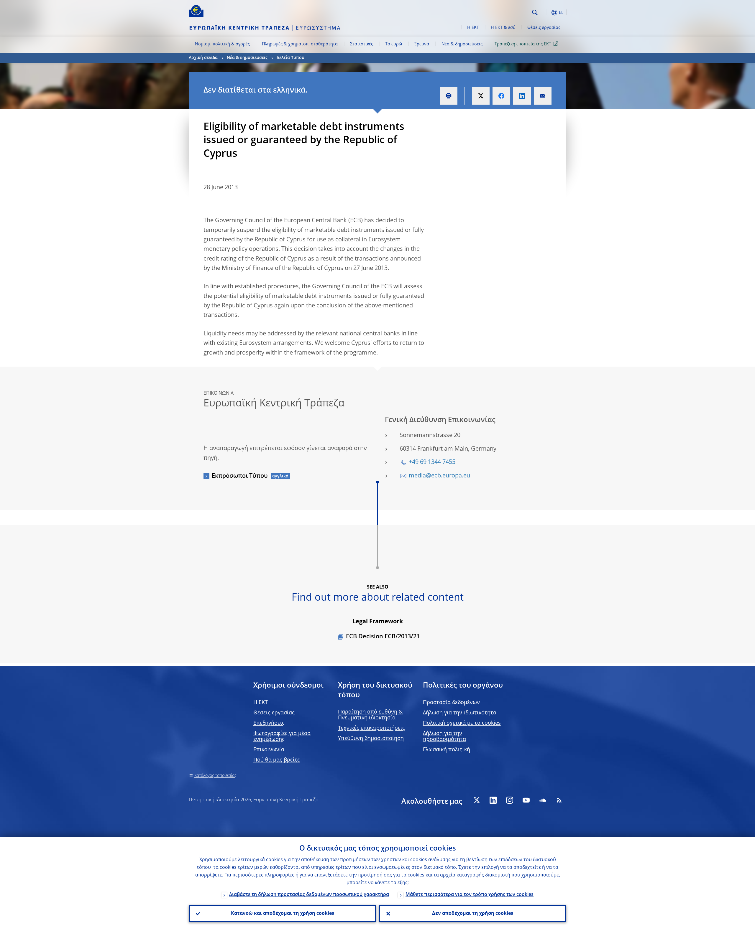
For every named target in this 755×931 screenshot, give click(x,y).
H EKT (260, 702)
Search (535, 12)
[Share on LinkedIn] (522, 96)
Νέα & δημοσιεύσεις (461, 44)
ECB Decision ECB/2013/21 (383, 637)
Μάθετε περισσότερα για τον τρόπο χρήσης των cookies (470, 894)
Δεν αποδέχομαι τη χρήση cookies (472, 913)
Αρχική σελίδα (203, 58)
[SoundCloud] (543, 800)
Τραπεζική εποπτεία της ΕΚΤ (523, 44)
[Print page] (448, 96)
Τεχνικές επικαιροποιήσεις (371, 728)
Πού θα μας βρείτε (276, 760)
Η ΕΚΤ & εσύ (503, 28)
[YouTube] (526, 800)
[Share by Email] (543, 96)
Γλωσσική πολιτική (446, 749)
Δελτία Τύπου (290, 58)
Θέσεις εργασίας (543, 28)
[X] (477, 800)
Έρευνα (421, 44)
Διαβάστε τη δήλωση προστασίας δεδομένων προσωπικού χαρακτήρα (309, 894)
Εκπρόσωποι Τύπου (240, 476)
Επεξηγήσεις (269, 723)
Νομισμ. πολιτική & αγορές (222, 44)
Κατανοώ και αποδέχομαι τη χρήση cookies (282, 913)
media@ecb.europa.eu (439, 476)
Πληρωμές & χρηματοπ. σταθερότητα (300, 44)
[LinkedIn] (493, 800)
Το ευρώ (393, 44)
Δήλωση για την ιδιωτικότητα (459, 713)
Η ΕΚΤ (473, 28)
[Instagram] (510, 800)
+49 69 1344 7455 (432, 462)
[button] (545, 12)
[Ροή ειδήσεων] (559, 800)
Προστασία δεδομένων (451, 702)
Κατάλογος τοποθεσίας (215, 776)
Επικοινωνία (268, 749)
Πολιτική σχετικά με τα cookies (462, 723)
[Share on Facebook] (501, 96)
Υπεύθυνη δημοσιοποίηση (371, 738)
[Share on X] (481, 96)
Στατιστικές (361, 44)
